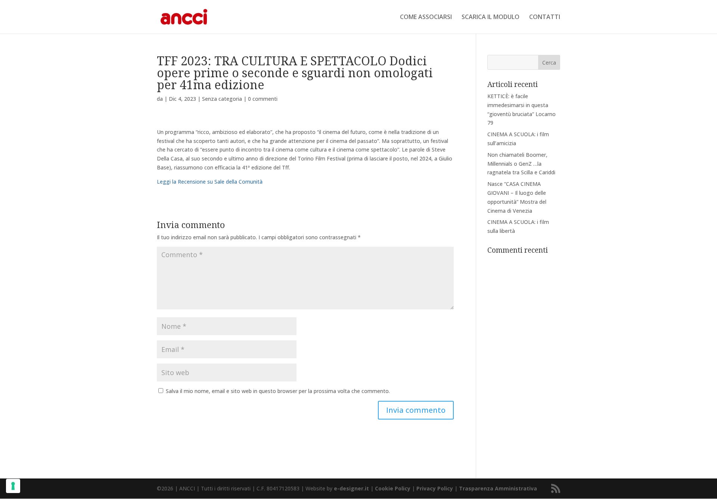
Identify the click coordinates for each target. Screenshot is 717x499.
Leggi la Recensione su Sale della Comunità (210, 181)
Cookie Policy (392, 488)
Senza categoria (222, 98)
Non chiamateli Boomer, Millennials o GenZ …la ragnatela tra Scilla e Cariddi (521, 163)
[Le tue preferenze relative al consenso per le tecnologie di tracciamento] (13, 486)
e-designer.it (351, 488)
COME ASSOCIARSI (426, 17)
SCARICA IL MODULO (490, 17)
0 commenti (262, 98)
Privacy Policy (434, 488)
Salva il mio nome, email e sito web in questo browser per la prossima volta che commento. (278, 390)
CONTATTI (544, 17)
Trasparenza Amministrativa (498, 488)
